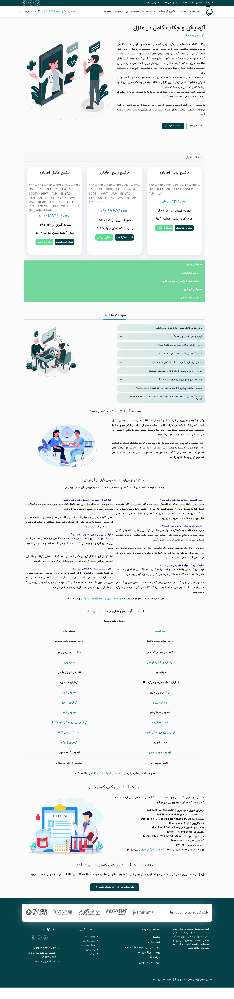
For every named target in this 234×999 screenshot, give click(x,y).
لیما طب (166, 979)
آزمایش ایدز (69, 712)
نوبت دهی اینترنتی (149, 962)
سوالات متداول (88, 945)
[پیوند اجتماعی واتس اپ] (31, 3)
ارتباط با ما (90, 936)
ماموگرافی (69, 662)
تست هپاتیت (160, 722)
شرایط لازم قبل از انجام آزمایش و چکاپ (102, 598)
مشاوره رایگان (196, 125)
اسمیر (158, 631)
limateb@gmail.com (45, 961)
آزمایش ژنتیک (69, 742)
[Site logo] (209, 16)
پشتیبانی (90, 949)
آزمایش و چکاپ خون (152, 849)
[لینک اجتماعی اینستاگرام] (37, 3)
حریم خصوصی (88, 953)
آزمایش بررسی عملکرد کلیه (160, 732)
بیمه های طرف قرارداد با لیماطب (142, 947)
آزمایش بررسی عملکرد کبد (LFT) (69, 722)
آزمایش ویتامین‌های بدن (160, 662)
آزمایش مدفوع (69, 702)
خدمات (156, 937)
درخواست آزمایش (173, 125)
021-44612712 (45, 948)
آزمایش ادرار (69, 692)
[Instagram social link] (45, 937)
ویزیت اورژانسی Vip (149, 952)
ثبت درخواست (64, 242)
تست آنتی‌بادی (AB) (69, 732)
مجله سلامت (89, 940)
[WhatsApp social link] (39, 937)
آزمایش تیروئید (160, 702)
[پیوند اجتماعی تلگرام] (24, 3)
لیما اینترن (154, 942)
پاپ (164, 631)
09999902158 (49, 957)
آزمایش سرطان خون (160, 752)
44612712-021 (51, 11)
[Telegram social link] (33, 937)
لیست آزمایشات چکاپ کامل (106, 773)
